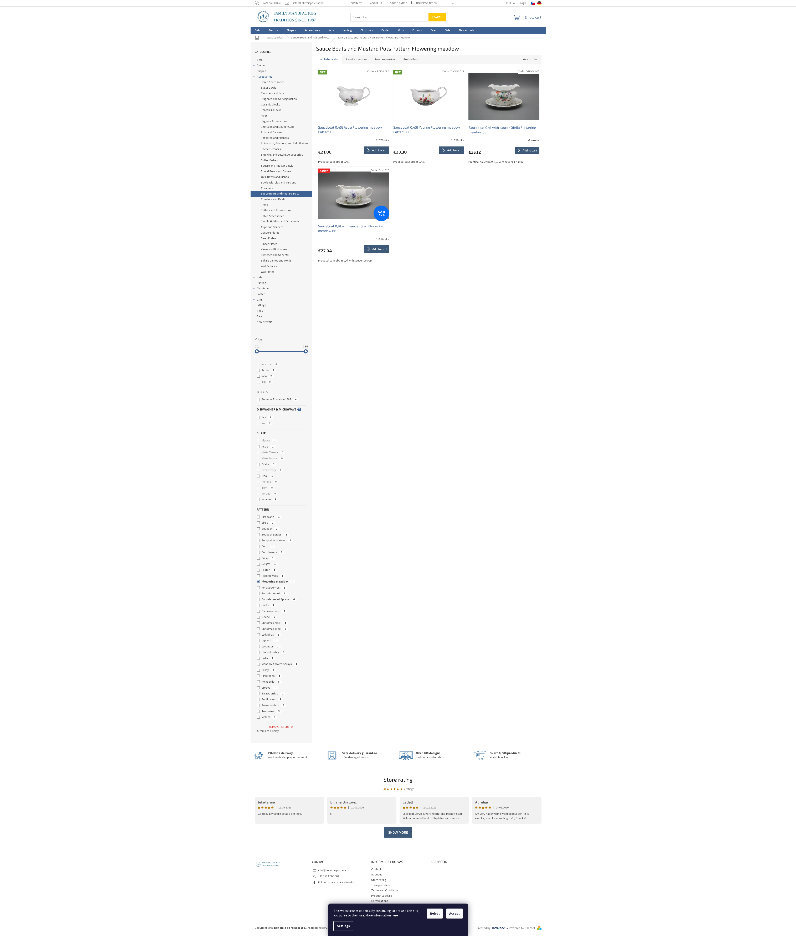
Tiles (260, 311)
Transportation (426, 3)
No (266, 423)
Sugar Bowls (268, 88)
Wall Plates (267, 272)
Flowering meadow (277, 582)
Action (268, 370)
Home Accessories (272, 82)
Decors (261, 65)
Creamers (267, 188)
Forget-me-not (273, 593)
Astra (268, 447)
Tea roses (271, 711)
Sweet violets (273, 705)
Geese (268, 617)
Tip (266, 382)
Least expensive (356, 59)
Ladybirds (270, 635)
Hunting (261, 283)
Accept (454, 913)
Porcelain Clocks (271, 110)
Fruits (268, 605)
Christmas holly (274, 623)
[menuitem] (258, 30)
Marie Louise (272, 458)
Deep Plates (268, 238)
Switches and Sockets (275, 255)
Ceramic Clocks (270, 105)
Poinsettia (271, 682)
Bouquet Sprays (274, 535)
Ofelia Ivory (271, 470)
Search (437, 17)
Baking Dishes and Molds (276, 261)
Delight (269, 564)
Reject (435, 913)
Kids (259, 277)
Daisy (268, 558)
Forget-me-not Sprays (278, 599)
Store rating (398, 3)
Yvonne (269, 499)
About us (376, 3)
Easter (261, 294)
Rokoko (269, 482)
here (394, 915)
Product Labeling (381, 896)
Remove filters (279, 727)
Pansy (268, 670)
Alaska (268, 441)
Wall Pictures (269, 266)
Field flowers (272, 576)
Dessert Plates (270, 233)
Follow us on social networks (336, 882)
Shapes (261, 71)
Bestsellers (411, 59)
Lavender (270, 647)
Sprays (269, 688)
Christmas (263, 288)
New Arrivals (264, 322)
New (267, 376)
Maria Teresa (272, 452)
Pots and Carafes (271, 132)
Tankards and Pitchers (275, 138)
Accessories (264, 77)
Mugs (264, 116)
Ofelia (268, 464)
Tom (267, 488)
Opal (267, 476)
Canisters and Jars (272, 93)
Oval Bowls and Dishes (275, 177)
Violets (269, 717)
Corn (267, 546)
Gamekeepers (273, 611)
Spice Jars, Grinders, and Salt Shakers (285, 143)
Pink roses (271, 676)
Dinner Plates (269, 244)
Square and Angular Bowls (277, 166)
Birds (267, 523)
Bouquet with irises (276, 540)
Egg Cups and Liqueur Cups (277, 127)
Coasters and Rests (273, 199)
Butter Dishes (269, 160)
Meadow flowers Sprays (279, 664)
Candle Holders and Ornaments (280, 221)
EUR (509, 3)
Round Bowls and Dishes (276, 171)
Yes (266, 417)
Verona (269, 494)
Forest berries (273, 588)
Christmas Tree (274, 629)
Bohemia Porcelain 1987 (279, 399)
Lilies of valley (273, 652)
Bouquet (270, 529)
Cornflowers (272, 552)
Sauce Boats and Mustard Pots (280, 194)
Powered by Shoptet (522, 928)
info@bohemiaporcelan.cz (334, 870)
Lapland (269, 640)
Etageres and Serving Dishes (279, 99)
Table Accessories (272, 216)
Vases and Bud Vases (274, 249)
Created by (484, 928)
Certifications (379, 901)
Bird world (271, 517)
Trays (264, 205)
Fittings (261, 305)
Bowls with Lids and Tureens (278, 183)
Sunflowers (271, 699)
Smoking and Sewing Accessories (282, 155)
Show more (398, 832)
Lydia (267, 658)
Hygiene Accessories (274, 121)
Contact (356, 3)
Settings (343, 926)
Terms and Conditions (385, 890)
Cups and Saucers (272, 227)
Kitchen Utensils (271, 149)
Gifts (260, 300)
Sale (259, 316)
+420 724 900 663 (328, 876)
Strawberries (272, 694)
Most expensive (385, 59)
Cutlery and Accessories (276, 210)
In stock (269, 364)
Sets (260, 60)
